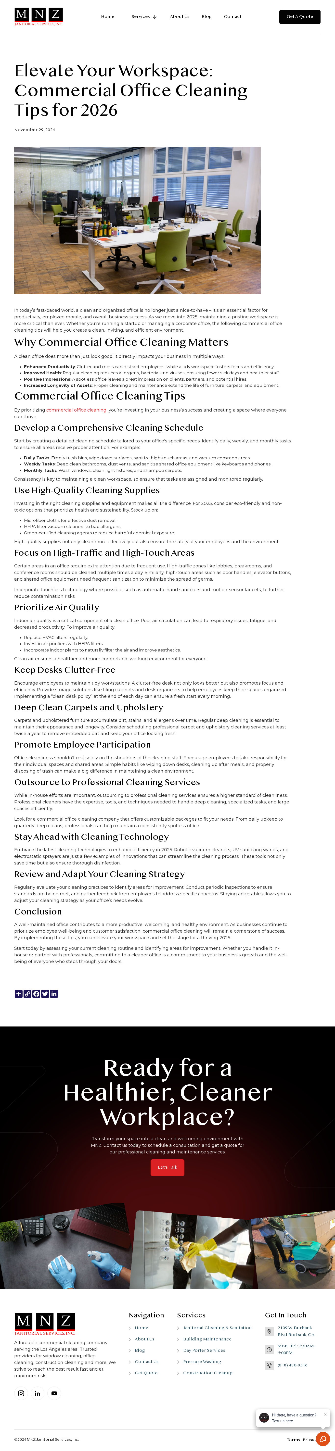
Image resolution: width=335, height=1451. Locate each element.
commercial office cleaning (76, 410)
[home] (38, 16)
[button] (142, 17)
